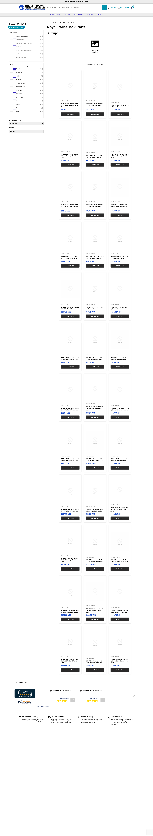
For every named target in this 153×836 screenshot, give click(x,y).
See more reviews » (43, 706)
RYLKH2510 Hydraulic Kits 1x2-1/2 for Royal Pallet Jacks (69, 155)
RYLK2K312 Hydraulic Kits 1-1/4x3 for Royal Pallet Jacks (119, 106)
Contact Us (99, 14)
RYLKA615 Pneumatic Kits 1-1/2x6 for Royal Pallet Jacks (95, 459)
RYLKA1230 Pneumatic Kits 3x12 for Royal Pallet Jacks (119, 611)
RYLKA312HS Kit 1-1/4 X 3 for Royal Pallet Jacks (94, 308)
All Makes (67, 14)
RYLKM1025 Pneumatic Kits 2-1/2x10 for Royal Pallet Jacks (119, 509)
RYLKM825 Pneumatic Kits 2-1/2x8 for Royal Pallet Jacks (69, 560)
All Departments (55, 14)
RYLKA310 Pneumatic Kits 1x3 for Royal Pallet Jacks (118, 358)
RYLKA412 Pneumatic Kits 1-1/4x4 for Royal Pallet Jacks (70, 459)
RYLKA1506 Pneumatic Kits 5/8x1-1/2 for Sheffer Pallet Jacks (119, 661)
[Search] (104, 7)
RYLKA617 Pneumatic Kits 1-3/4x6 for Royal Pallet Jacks (70, 510)
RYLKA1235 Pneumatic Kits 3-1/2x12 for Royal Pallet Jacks (69, 661)
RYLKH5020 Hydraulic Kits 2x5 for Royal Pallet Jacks (69, 257)
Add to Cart (70, 114)
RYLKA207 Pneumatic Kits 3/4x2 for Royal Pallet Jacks (94, 661)
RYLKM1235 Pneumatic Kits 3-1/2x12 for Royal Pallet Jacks (95, 610)
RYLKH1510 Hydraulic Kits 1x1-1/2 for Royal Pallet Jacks (94, 105)
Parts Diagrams (78, 14)
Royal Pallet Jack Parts (67, 23)
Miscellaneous (65, 100)
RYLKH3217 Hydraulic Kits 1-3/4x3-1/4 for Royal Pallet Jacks (119, 206)
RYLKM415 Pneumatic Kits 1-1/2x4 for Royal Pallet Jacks (94, 408)
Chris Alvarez (64, 698)
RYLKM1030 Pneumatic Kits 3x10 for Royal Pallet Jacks (70, 611)
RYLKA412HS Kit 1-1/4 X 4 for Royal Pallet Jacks (119, 257)
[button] (39, 695)
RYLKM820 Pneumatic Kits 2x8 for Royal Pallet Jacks (94, 510)
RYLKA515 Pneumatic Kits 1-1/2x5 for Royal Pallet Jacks (119, 409)
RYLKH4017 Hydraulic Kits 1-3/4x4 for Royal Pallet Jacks (95, 257)
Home (49, 23)
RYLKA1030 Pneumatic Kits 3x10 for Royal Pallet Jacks (94, 560)
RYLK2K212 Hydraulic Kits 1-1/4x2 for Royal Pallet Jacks (95, 156)
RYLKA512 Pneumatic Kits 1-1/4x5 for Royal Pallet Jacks (119, 560)
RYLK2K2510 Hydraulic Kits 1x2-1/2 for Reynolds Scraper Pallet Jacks (70, 105)
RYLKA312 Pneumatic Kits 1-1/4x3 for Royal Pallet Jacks (70, 409)
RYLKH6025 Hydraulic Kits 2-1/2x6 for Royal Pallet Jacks (119, 308)
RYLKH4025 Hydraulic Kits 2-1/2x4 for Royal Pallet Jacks (70, 308)
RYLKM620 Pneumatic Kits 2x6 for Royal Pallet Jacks (119, 459)
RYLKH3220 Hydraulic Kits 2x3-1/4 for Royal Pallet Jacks (94, 206)
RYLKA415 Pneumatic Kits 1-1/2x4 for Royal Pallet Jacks (70, 358)
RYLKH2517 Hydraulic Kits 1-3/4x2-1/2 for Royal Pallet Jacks (119, 155)
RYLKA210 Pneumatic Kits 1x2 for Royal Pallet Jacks (94, 358)
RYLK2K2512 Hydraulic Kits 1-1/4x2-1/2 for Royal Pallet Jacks (70, 206)
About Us (90, 14)
